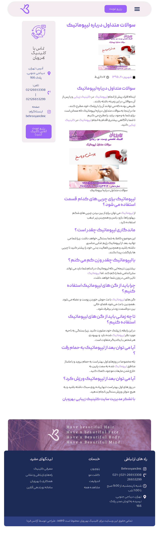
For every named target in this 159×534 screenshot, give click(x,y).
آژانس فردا (32, 521)
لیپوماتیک (101, 97)
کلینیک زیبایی (82, 97)
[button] (137, 9)
